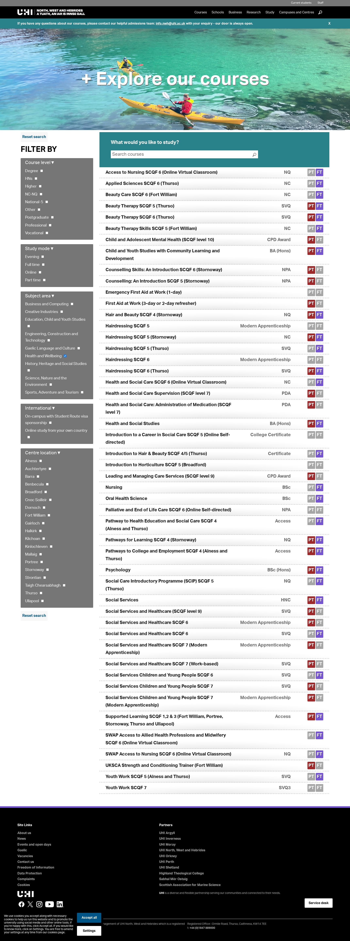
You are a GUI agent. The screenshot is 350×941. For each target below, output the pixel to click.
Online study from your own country (56, 431)
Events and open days (34, 844)
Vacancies (25, 856)
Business (235, 12)
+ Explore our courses (175, 79)
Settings (89, 930)
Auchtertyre (35, 469)
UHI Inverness (170, 838)
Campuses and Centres (296, 12)
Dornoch (33, 508)
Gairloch (32, 523)
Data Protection (29, 873)
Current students (301, 3)
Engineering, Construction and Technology (51, 337)
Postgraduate (37, 217)
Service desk (319, 903)
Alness (31, 461)
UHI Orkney (168, 856)
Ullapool (32, 601)
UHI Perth (166, 861)
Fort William (35, 515)
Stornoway (34, 570)
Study (270, 12)
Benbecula (34, 484)
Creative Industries (41, 312)
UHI (161, 893)
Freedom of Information (35, 867)
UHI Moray (167, 844)
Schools (218, 12)
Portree (31, 562)
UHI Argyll (167, 833)
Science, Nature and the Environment (46, 381)
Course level (40, 162)
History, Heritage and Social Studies (56, 364)
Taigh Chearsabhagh (43, 585)
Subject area (40, 296)
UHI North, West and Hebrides (182, 850)
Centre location (43, 453)
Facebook (21, 904)
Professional (36, 225)
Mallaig (31, 554)
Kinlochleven (36, 547)
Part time (33, 280)
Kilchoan (32, 539)
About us (24, 833)
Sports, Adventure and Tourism (52, 392)
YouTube (49, 904)
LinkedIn (60, 904)
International (40, 408)
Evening (32, 257)
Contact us (25, 861)
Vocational (34, 233)
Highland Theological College (181, 873)
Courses (200, 12)
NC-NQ (31, 194)
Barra (29, 477)
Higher (31, 186)
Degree (31, 171)
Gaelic (22, 850)
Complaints (26, 879)
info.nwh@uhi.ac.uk (170, 23)
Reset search (34, 137)
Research (254, 12)
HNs (28, 179)
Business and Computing (46, 304)
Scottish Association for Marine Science (190, 885)
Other (30, 210)
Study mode (39, 248)
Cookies (23, 885)
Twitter (30, 904)
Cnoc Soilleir (36, 500)
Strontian (33, 578)
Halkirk (31, 531)
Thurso (31, 593)
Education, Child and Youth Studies (55, 320)
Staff (320, 3)
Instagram (39, 904)
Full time (32, 265)
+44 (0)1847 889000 (202, 928)
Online (30, 272)
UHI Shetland (169, 867)
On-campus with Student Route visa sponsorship (56, 419)
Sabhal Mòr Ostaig (173, 879)
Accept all (89, 917)
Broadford (33, 492)
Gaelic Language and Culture (50, 348)
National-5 (34, 202)
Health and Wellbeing (43, 356)
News (21, 838)
